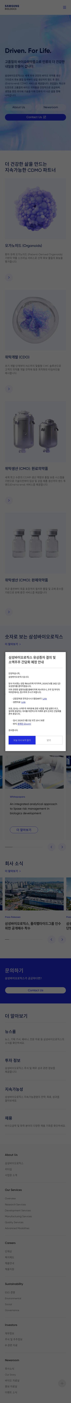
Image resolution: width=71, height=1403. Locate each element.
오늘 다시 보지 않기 (22, 740)
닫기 (49, 740)
